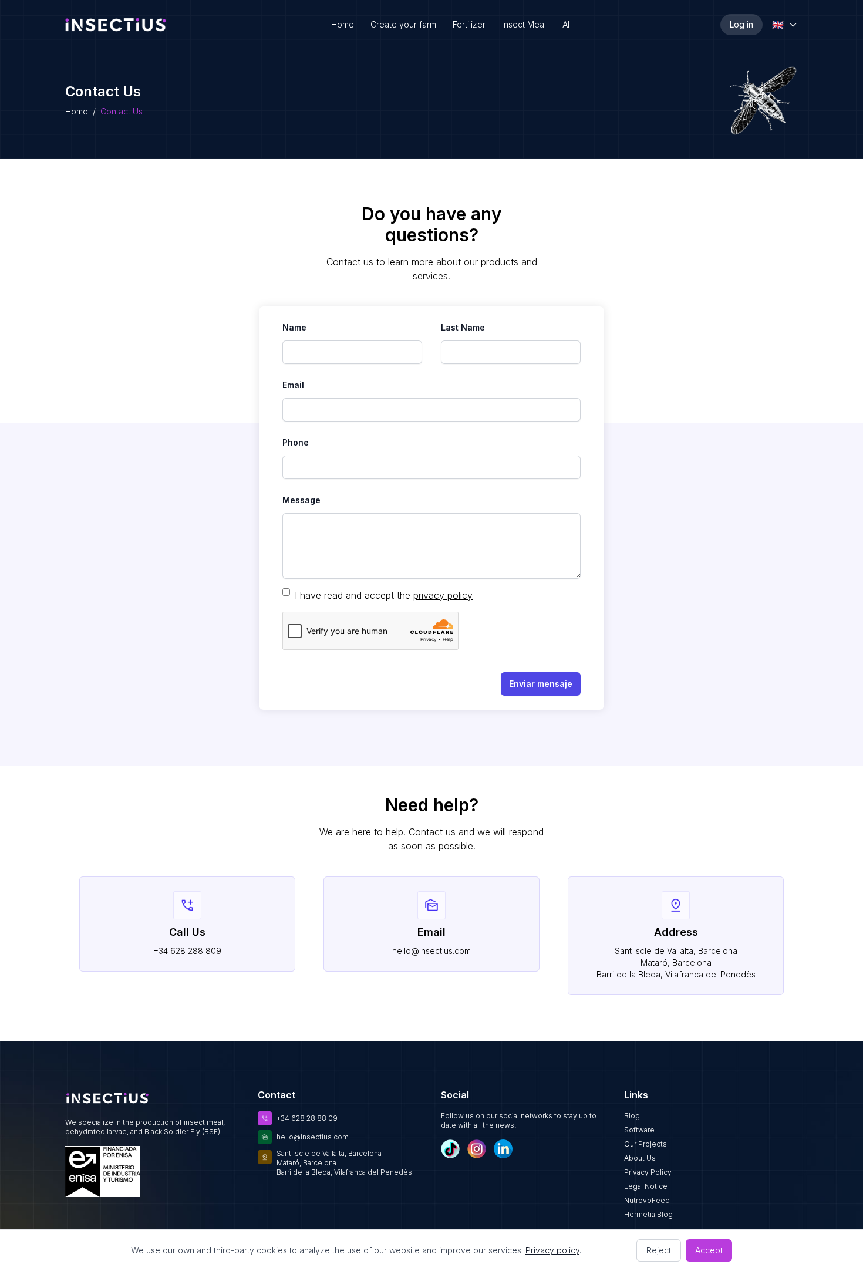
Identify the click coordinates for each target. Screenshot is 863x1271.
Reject (658, 1250)
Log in (741, 24)
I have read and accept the (352, 595)
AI (565, 24)
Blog (632, 1115)
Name (294, 327)
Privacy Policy (648, 1172)
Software (639, 1129)
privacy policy (443, 595)
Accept (709, 1250)
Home (342, 24)
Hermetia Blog (648, 1214)
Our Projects (645, 1143)
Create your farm (403, 24)
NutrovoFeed (647, 1200)
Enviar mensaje (540, 684)
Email (293, 385)
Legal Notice (646, 1186)
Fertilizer (469, 24)
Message (301, 500)
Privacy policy (552, 1250)
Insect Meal (524, 24)
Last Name (463, 327)
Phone (295, 442)
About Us (640, 1158)
